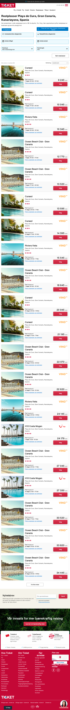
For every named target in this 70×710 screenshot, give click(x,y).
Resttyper (4, 686)
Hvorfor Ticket (22, 664)
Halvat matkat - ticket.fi (37, 702)
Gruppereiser (5, 668)
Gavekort (52, 10)
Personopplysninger (23, 681)
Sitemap (20, 679)
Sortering (48, 62)
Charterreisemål (22, 668)
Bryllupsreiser (5, 681)
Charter (32, 10)
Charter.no (48, 702)
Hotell (27, 10)
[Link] (54, 670)
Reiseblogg (4, 690)
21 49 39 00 (61, 5)
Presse (20, 659)
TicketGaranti (39, 673)
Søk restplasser (60, 55)
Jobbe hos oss (22, 662)
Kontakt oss (21, 657)
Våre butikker (60, 662)
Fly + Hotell (17, 10)
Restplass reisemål (23, 670)
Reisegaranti (38, 681)
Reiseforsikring (39, 664)
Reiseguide (38, 662)
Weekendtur (4, 677)
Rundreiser (4, 679)
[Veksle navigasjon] (66, 5)
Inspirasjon (38, 688)
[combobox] (18, 36)
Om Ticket (21, 655)
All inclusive (4, 683)
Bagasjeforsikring (40, 666)
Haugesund (7, 29)
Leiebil (3, 672)
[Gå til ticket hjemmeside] (7, 5)
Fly (23, 10)
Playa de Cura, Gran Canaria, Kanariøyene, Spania (53, 29)
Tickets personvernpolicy (44, 602)
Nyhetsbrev (21, 677)
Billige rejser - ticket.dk (22, 702)
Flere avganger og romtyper (33, 83)
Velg (60, 84)
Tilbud (46, 10)
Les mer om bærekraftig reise (35, 624)
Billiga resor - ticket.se (7, 702)
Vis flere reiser (35, 584)
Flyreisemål (21, 666)
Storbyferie (4, 675)
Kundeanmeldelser (23, 686)
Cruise (3, 666)
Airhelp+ (37, 668)
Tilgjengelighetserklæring (25, 683)
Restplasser (39, 10)
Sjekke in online (39, 671)
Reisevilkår (38, 679)
